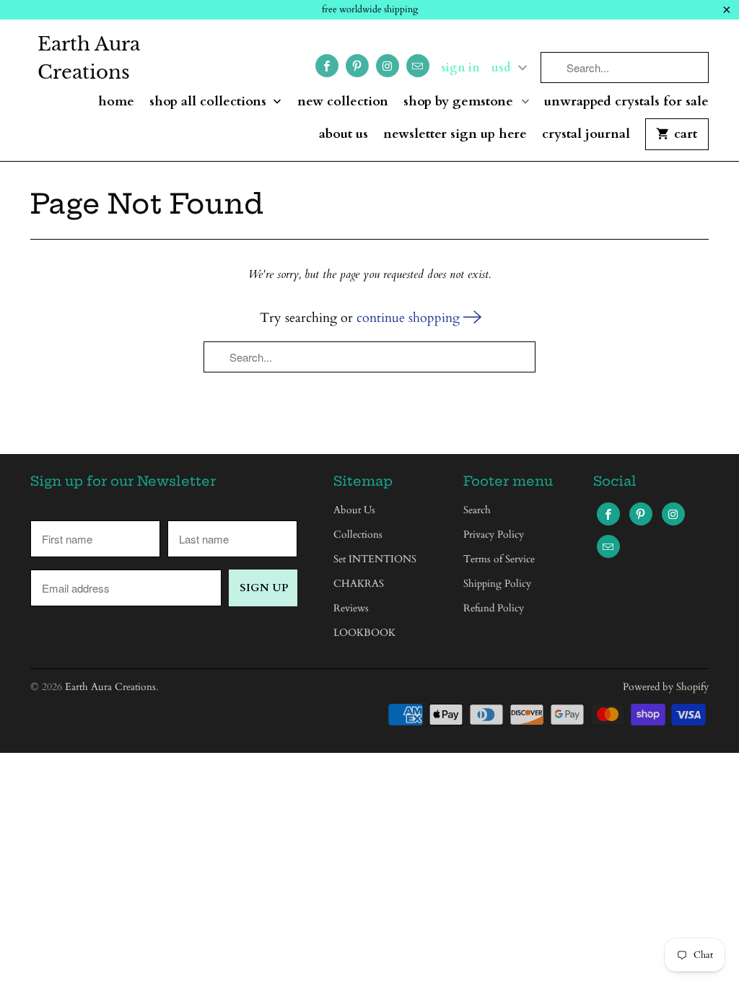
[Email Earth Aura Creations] (417, 65)
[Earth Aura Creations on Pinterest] (357, 65)
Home (116, 102)
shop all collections (209, 102)
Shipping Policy (497, 583)
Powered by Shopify (666, 687)
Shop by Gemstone (460, 102)
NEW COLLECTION (342, 102)
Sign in (460, 68)
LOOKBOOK (364, 633)
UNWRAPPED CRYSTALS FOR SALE (626, 102)
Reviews (351, 608)
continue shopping (410, 318)
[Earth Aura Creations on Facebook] (326, 65)
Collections (357, 534)
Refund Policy (493, 608)
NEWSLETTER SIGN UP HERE (455, 134)
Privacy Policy (493, 534)
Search (477, 510)
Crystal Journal (586, 134)
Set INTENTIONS (374, 559)
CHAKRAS (358, 583)
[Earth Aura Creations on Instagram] (387, 65)
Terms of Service (499, 559)
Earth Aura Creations (89, 58)
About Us (343, 134)
